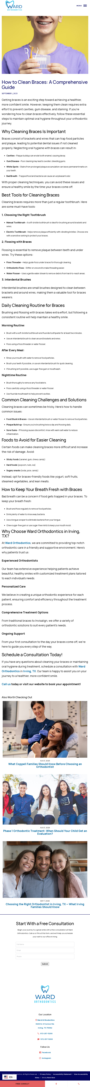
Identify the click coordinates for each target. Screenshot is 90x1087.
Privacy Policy (45, 1074)
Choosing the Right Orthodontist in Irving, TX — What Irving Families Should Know (45, 905)
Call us (6, 684)
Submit (45, 964)
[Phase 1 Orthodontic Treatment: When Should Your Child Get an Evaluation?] (45, 823)
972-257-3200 (46, 1033)
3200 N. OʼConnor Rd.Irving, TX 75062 (45, 1024)
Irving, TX (29, 671)
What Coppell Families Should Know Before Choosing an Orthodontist (45, 765)
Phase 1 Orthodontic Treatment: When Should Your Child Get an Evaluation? (45, 832)
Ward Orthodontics (18, 543)
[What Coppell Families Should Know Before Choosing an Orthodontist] (45, 757)
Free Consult (22, 1084)
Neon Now (51, 1078)
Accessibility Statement (62, 1074)
